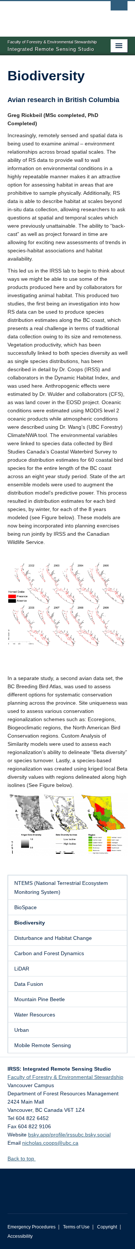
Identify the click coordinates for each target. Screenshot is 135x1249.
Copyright (107, 1227)
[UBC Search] (119, 9)
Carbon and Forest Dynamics (49, 953)
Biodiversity (29, 923)
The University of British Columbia (50, 15)
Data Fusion (28, 984)
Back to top (22, 1159)
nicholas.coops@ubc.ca (50, 1143)
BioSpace (25, 907)
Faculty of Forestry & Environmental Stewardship (65, 1077)
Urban (21, 1030)
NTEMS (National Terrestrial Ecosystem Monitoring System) (61, 887)
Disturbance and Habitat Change (53, 938)
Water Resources (34, 1015)
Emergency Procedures (32, 1227)
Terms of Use (76, 1227)
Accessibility (20, 1236)
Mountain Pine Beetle (39, 999)
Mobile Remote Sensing (42, 1045)
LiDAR (21, 969)
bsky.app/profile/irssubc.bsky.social (69, 1135)
